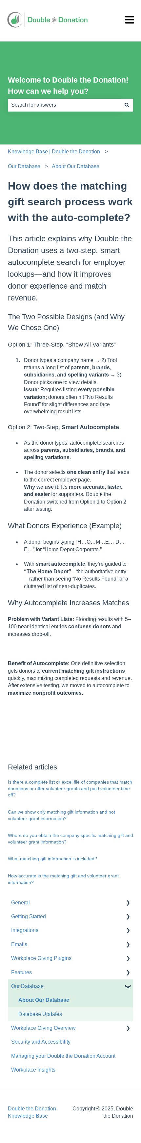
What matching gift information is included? (52, 858)
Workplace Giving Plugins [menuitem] (41, 958)
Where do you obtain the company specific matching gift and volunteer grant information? (70, 838)
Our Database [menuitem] (27, 986)
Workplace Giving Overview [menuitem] (43, 1028)
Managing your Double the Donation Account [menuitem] (63, 1056)
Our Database (24, 166)
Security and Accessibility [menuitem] (40, 1042)
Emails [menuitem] (19, 944)
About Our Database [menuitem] (43, 1000)
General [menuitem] (20, 902)
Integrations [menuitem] (24, 930)
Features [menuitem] (21, 972)
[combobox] (64, 105)
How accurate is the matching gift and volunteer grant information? (63, 879)
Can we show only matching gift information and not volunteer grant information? (61, 815)
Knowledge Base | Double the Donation (54, 151)
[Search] (127, 105)
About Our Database (75, 166)
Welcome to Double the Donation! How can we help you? (68, 86)
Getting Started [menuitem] (28, 916)
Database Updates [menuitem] (40, 1014)
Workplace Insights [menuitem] (33, 1070)
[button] (128, 903)
